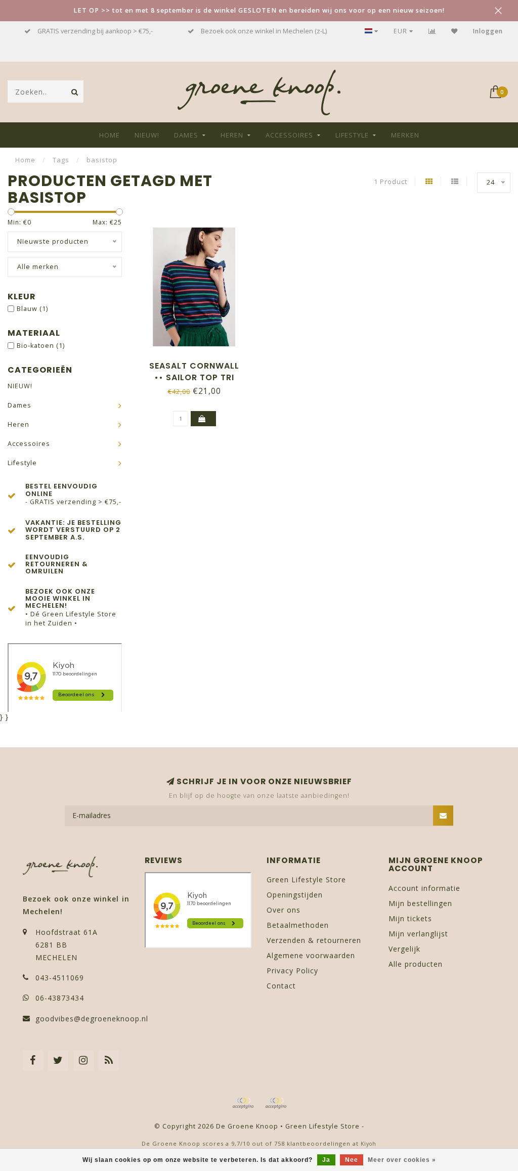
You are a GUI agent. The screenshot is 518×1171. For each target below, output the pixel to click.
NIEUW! (147, 135)
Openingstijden (295, 894)
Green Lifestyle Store (306, 879)
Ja (326, 1159)
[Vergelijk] (432, 31)
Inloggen (488, 31)
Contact (281, 985)
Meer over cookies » (402, 1159)
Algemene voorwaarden (311, 955)
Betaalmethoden (298, 925)
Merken (405, 135)
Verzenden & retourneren (314, 940)
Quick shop (199, 362)
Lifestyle (352, 135)
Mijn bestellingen (420, 903)
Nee (351, 1159)
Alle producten (415, 964)
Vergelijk (404, 949)
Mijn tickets (410, 918)
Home (109, 135)
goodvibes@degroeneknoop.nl (91, 1018)
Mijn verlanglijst (418, 933)
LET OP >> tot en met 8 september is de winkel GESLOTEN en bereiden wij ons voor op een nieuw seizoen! (259, 10)
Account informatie (424, 888)
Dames (186, 135)
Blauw (32, 308)
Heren (232, 135)
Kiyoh (368, 1143)
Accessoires (289, 135)
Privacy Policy (292, 970)
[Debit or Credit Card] (242, 1103)
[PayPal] (275, 1103)
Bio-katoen (41, 345)
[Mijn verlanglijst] (454, 31)
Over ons (283, 910)
